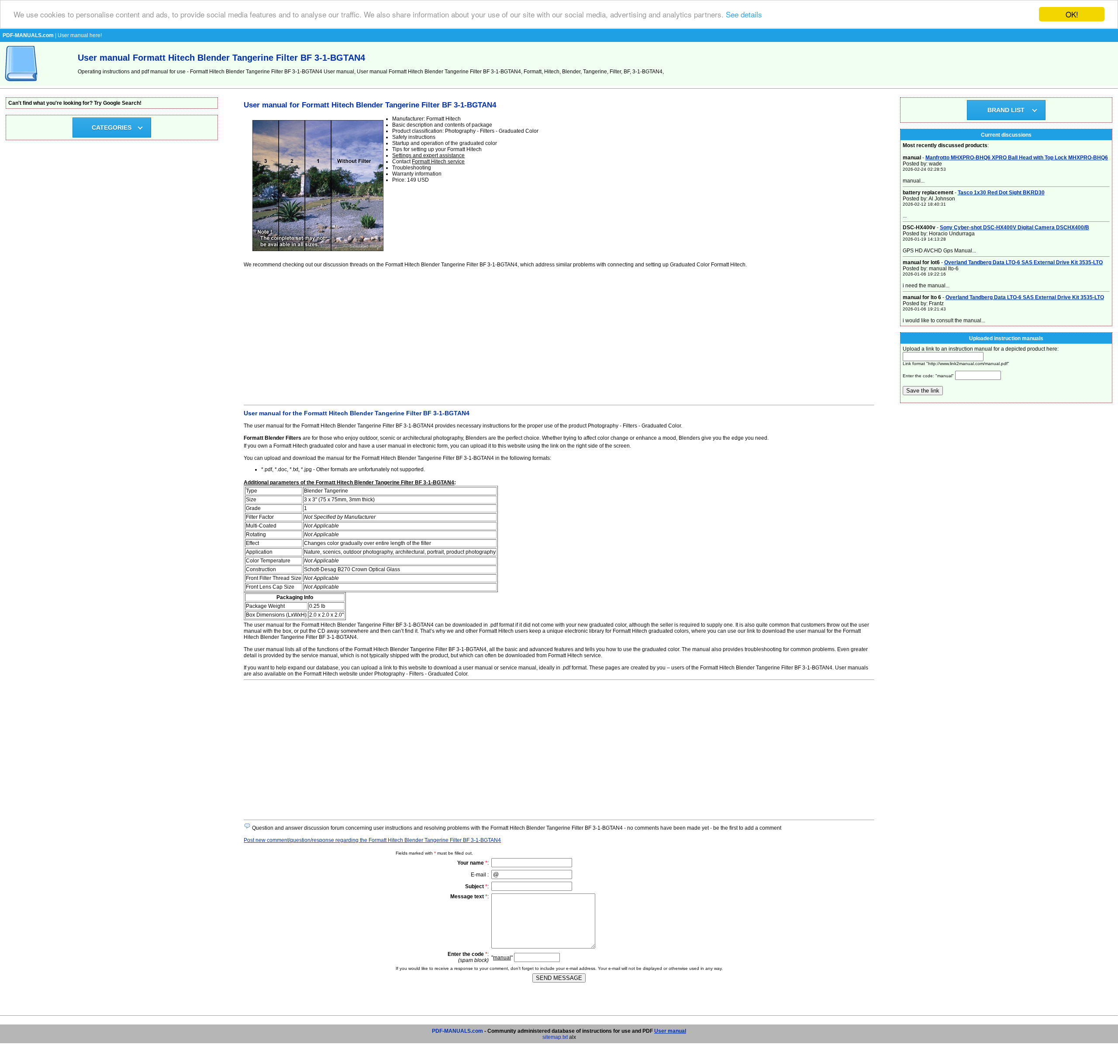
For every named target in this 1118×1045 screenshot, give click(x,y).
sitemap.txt (555, 1037)
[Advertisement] (506, 335)
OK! (1072, 14)
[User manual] (22, 84)
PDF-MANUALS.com (457, 1031)
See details (744, 14)
